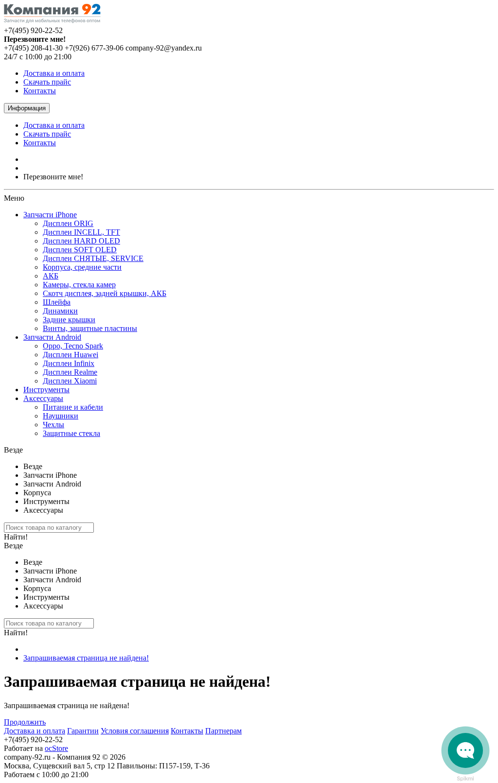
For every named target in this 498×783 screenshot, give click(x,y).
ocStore (56, 748)
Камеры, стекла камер (79, 284)
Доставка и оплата (54, 73)
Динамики (60, 311)
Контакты (39, 91)
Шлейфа (57, 302)
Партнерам (223, 731)
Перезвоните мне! (53, 177)
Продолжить (25, 722)
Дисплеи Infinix (68, 363)
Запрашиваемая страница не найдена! (86, 658)
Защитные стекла (71, 433)
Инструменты (46, 389)
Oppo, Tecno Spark (73, 346)
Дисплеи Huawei (70, 354)
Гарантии (83, 731)
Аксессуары (43, 398)
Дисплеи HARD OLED (81, 241)
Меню (14, 198)
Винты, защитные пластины (90, 328)
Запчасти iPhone (50, 214)
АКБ (50, 276)
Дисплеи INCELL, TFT (81, 232)
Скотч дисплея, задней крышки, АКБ (104, 293)
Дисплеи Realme (70, 372)
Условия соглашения (135, 731)
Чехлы (53, 424)
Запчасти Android (52, 337)
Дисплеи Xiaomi (70, 381)
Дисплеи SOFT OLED (80, 249)
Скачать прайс (47, 82)
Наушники (60, 416)
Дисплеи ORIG (68, 223)
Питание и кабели (73, 407)
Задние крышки (69, 319)
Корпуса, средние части (82, 267)
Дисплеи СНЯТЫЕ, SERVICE (93, 258)
